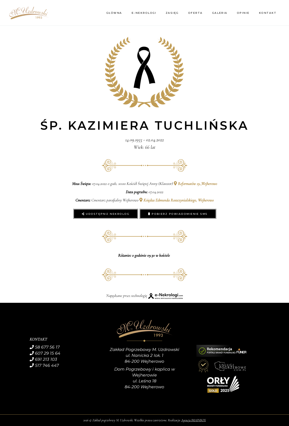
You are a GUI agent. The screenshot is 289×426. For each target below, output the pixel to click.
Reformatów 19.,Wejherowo (197, 183)
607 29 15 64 (47, 353)
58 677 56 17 (47, 347)
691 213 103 (45, 359)
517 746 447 (46, 365)
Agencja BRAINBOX (193, 420)
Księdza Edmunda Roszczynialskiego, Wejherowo (178, 200)
